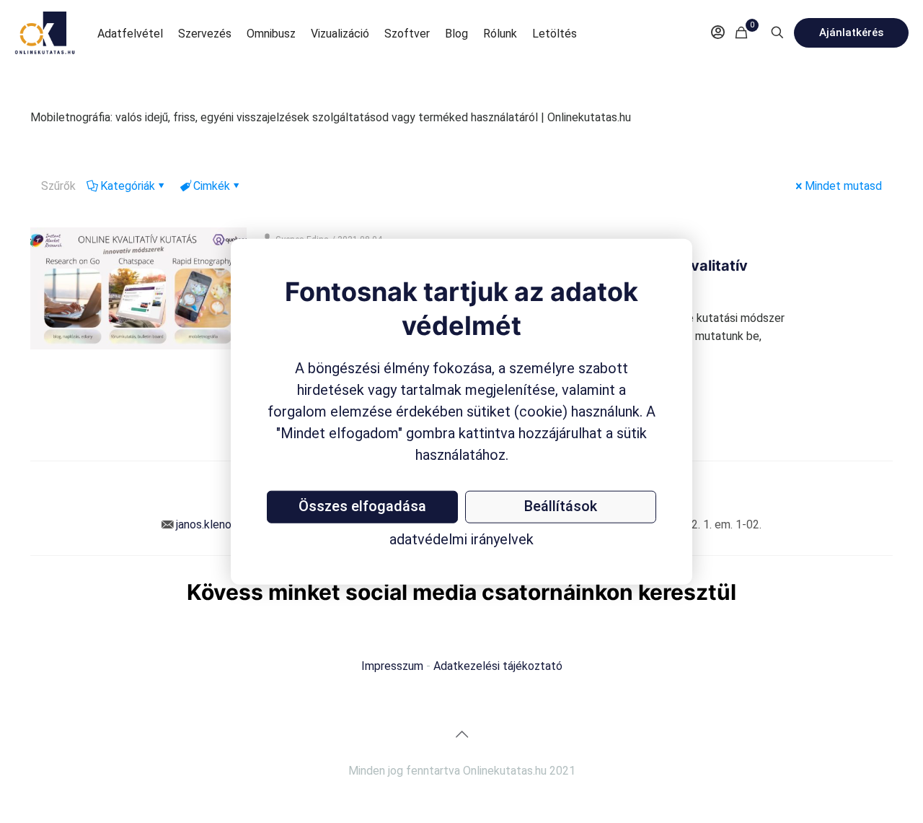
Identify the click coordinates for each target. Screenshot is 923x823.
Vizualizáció (340, 33)
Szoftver (407, 33)
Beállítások (560, 505)
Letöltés (554, 33)
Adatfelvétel (130, 33)
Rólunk (500, 33)
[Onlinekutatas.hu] (45, 32)
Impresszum (392, 666)
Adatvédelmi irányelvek (461, 538)
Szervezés (204, 33)
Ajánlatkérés (851, 32)
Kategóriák (127, 186)
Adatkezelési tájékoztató (497, 666)
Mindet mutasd (843, 186)
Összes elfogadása (362, 505)
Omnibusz (271, 33)
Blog (456, 33)
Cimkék (211, 186)
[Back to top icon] (461, 734)
